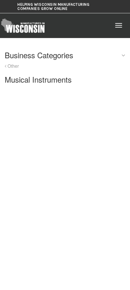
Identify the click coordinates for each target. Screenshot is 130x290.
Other (12, 66)
